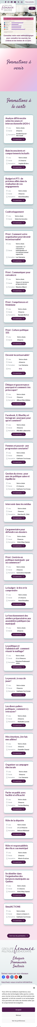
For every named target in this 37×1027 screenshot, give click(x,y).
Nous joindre (29, 2)
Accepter (19, 1010)
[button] (34, 988)
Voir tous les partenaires (17, 936)
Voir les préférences (18, 1021)
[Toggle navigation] (32, 8)
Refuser (18, 1015)
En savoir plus (17, 139)
